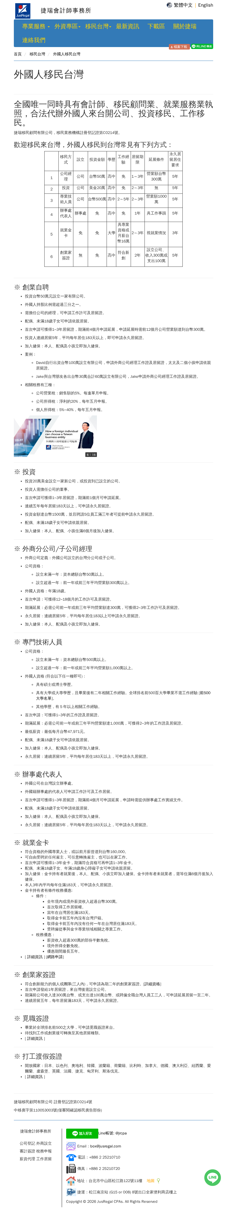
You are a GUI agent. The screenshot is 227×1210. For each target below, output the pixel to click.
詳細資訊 (35, 957)
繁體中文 (183, 5)
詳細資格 (152, 984)
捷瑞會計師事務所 (62, 10)
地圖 (149, 1180)
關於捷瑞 (185, 26)
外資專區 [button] (66, 26)
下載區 (156, 26)
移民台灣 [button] (97, 26)
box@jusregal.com (105, 1146)
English (205, 5)
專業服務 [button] (34, 26)
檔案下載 (180, 47)
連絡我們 (33, 40)
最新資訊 (127, 26)
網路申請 (55, 957)
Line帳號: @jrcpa (112, 1133)
